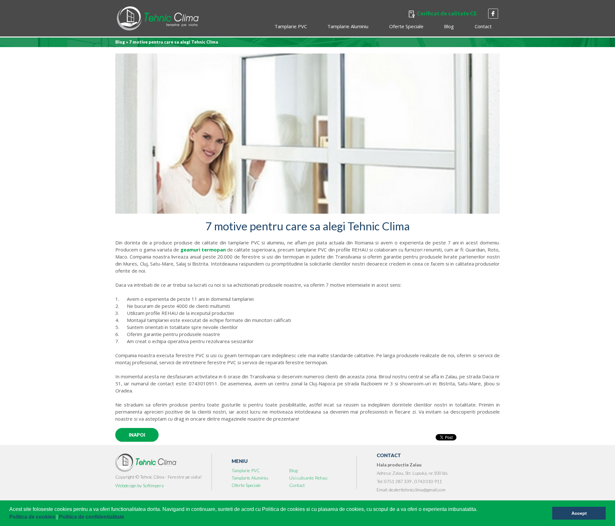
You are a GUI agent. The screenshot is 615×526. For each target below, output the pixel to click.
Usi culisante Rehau (308, 478)
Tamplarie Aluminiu (348, 26)
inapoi (137, 435)
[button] (126, 518)
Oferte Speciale (406, 26)
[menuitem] (290, 27)
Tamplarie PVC (291, 26)
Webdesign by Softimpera (139, 485)
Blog (449, 26)
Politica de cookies (32, 517)
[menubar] (382, 27)
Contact (483, 26)
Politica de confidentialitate (92, 517)
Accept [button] (579, 513)
